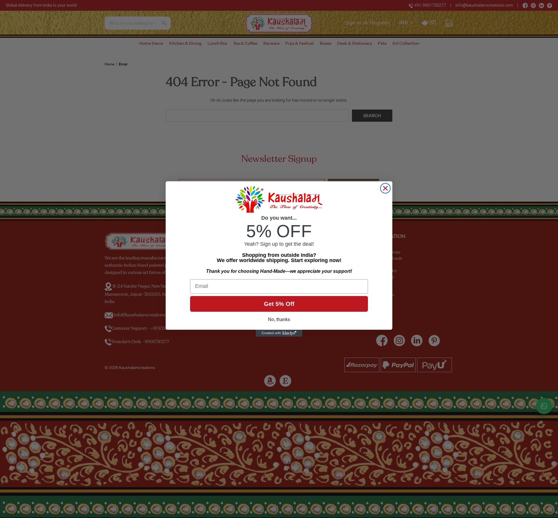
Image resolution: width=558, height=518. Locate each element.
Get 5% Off (279, 304)
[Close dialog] (385, 188)
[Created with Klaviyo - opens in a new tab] (279, 333)
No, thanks (279, 319)
